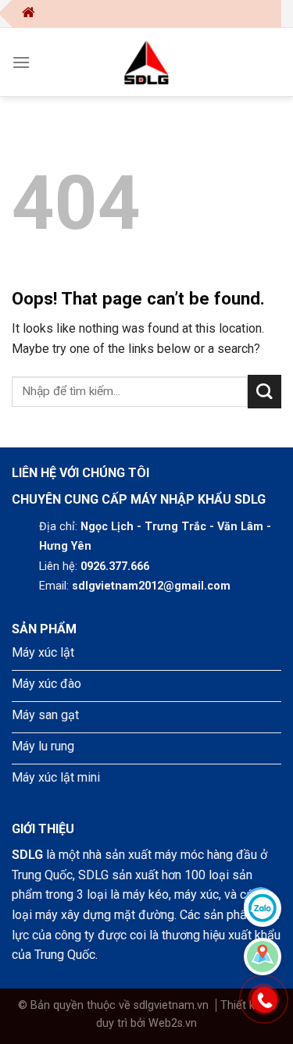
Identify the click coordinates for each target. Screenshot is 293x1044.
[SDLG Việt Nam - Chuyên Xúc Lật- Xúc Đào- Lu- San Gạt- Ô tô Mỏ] (147, 62)
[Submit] (264, 391)
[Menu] (21, 62)
